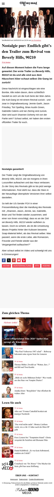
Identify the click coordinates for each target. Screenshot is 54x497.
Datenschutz (23, 479)
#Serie (46, 266)
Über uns (20, 475)
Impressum (14, 479)
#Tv (37, 266)
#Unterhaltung (22, 266)
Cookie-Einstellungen (36, 479)
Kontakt (34, 475)
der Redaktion (36, 40)
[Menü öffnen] (3, 3)
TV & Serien (6, 62)
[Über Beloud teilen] (24, 260)
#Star (6, 266)
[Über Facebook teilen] (4, 260)
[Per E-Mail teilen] (19, 260)
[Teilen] (14, 260)
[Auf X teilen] (9, 260)
